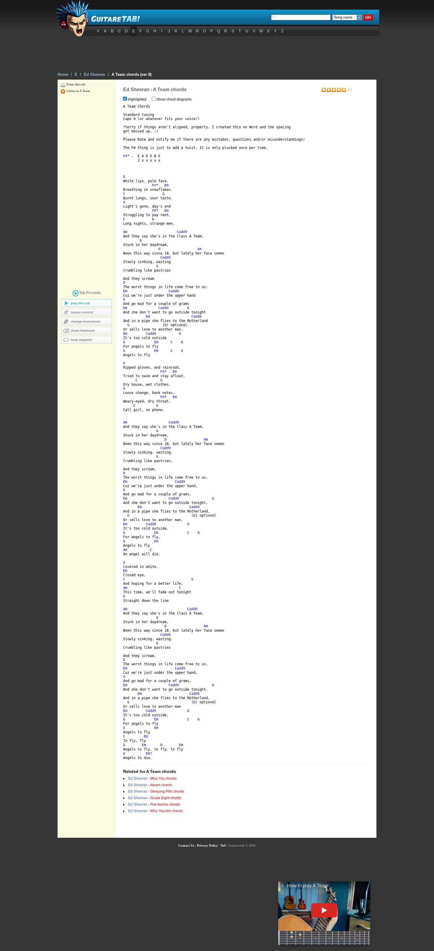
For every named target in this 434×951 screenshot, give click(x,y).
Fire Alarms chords (165, 804)
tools (90, 293)
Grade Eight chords (165, 798)
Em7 (149, 754)
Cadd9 (182, 232)
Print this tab (75, 84)
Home (63, 74)
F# (125, 156)
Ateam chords (161, 785)
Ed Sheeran (94, 74)
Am (125, 232)
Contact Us (186, 845)
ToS (223, 845)
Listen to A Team (78, 91)
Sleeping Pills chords (167, 791)
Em (166, 185)
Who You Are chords (166, 811)
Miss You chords (163, 778)
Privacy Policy (207, 845)
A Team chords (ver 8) (131, 74)
